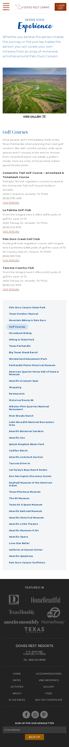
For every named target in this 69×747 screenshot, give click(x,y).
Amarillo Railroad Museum (25, 511)
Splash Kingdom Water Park (26, 444)
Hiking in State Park (21, 339)
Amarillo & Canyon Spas (23, 381)
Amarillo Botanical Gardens (26, 431)
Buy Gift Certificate (48, 699)
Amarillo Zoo (17, 437)
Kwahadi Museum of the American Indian (30, 484)
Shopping (15, 387)
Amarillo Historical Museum (26, 517)
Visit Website (11, 202)
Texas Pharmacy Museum (25, 492)
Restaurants (17, 393)
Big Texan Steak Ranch (23, 352)
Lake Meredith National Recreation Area (31, 423)
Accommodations (49, 673)
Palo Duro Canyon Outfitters (27, 562)
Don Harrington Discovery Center (30, 476)
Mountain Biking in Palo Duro (27, 320)
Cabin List (60, 7)
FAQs (48, 693)
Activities (17, 686)
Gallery (48, 686)
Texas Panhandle (20, 346)
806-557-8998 (37, 659)
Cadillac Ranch (18, 450)
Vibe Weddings (49, 680)
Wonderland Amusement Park (28, 359)
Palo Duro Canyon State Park (27, 307)
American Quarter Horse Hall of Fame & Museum (34, 373)
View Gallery (32, 116)
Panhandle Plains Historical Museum (32, 365)
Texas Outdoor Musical (23, 313)
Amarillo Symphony (21, 556)
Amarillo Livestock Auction (26, 457)
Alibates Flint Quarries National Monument (29, 408)
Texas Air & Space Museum (25, 504)
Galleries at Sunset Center (26, 549)
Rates (17, 680)
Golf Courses (17, 326)
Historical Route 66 (21, 400)
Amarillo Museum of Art (24, 530)
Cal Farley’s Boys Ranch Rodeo (28, 470)
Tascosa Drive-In (19, 463)
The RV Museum (19, 498)
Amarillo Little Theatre (23, 524)
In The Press (17, 699)
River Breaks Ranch (21, 415)
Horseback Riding (20, 333)
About (17, 693)
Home (17, 673)
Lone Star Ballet (19, 543)
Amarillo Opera (18, 536)
